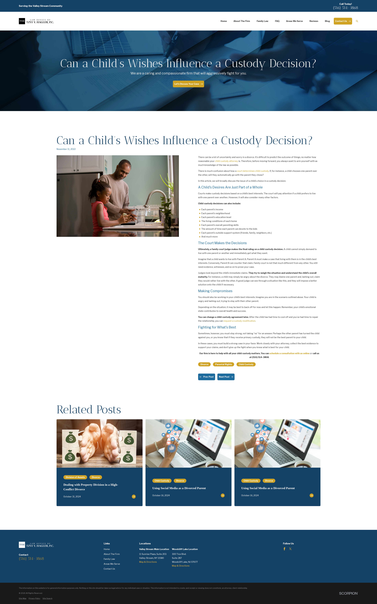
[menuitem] (22, 598)
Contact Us (109, 569)
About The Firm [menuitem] (241, 21)
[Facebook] (284, 548)
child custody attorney (226, 161)
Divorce (204, 364)
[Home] (36, 21)
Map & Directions (148, 562)
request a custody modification (239, 321)
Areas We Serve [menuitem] (294, 21)
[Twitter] (290, 548)
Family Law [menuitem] (262, 21)
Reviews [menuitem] (313, 21)
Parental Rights (223, 364)
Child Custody (246, 364)
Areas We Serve (112, 564)
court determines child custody (253, 171)
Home (107, 549)
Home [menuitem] (224, 21)
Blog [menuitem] (327, 21)
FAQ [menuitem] (277, 21)
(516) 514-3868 (345, 8)
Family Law (109, 559)
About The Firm (112, 554)
